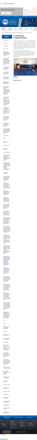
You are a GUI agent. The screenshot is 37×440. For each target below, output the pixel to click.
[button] (7, 40)
